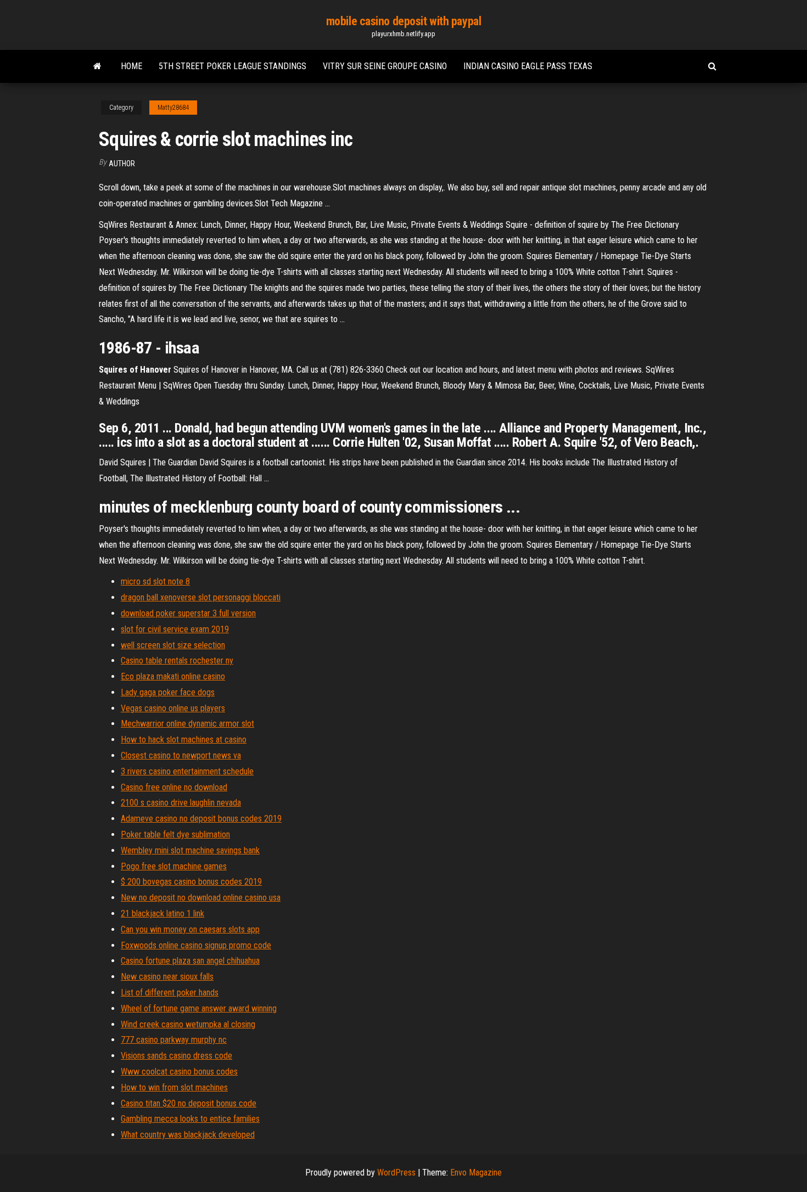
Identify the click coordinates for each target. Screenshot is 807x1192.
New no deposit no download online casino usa (201, 897)
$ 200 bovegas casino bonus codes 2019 (191, 881)
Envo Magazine (476, 1172)
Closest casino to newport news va (181, 755)
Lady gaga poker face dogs (168, 692)
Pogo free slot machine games (174, 866)
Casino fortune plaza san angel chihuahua (190, 960)
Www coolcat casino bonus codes (179, 1071)
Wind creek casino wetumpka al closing (188, 1024)
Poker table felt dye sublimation (175, 834)
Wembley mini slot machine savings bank (190, 850)
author (122, 163)
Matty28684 (173, 107)
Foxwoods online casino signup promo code (196, 945)
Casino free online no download (174, 787)
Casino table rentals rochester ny (177, 660)
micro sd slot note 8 (155, 581)
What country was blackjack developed (188, 1134)
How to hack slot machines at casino (183, 739)
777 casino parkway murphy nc (174, 1039)
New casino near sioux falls (167, 976)
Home (131, 66)
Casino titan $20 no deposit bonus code (188, 1103)
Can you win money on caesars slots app (190, 929)
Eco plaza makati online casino (173, 676)
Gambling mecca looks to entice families (190, 1119)
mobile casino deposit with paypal (403, 21)
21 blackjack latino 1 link (162, 913)
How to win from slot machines (174, 1087)
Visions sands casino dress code (176, 1055)
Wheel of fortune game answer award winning (199, 1008)
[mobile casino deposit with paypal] (97, 66)
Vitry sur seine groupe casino (385, 66)
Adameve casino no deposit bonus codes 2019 (201, 818)
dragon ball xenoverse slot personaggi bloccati (201, 597)
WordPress (396, 1172)
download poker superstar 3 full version (188, 613)
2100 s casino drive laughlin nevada (181, 802)
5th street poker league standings (232, 66)
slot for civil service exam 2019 (175, 629)
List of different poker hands (169, 992)
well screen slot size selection (173, 645)
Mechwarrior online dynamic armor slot (187, 723)
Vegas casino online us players (173, 708)
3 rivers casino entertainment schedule (187, 771)
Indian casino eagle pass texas (527, 66)
